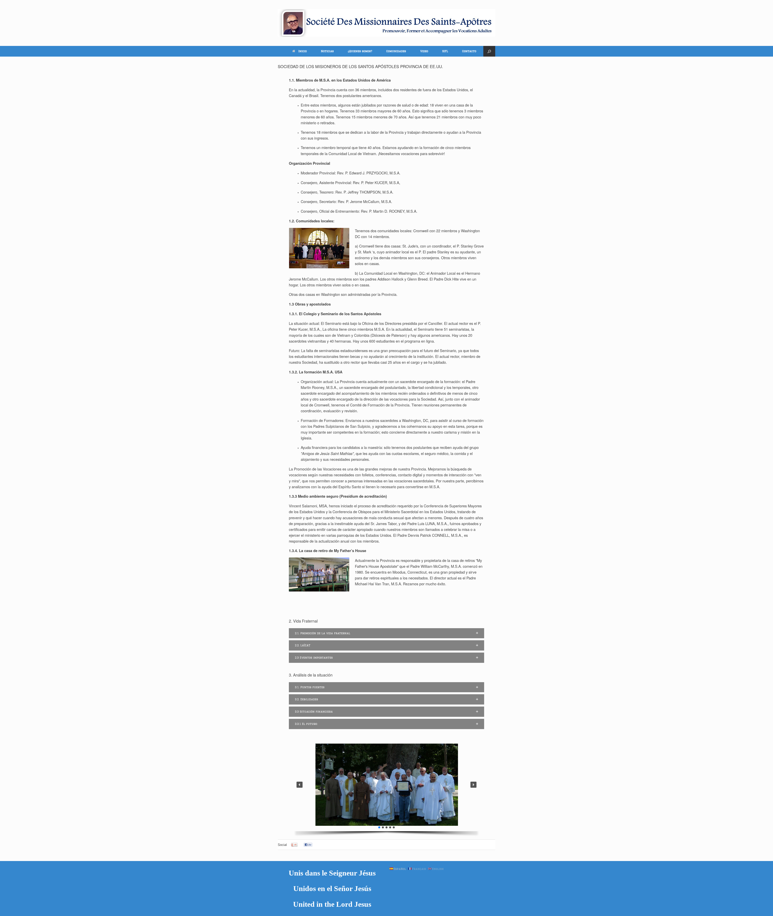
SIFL (445, 51)
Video (424, 51)
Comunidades (396, 51)
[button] (489, 51)
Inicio (302, 51)
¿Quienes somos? (360, 51)
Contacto (469, 51)
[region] (386, 788)
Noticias (327, 51)
